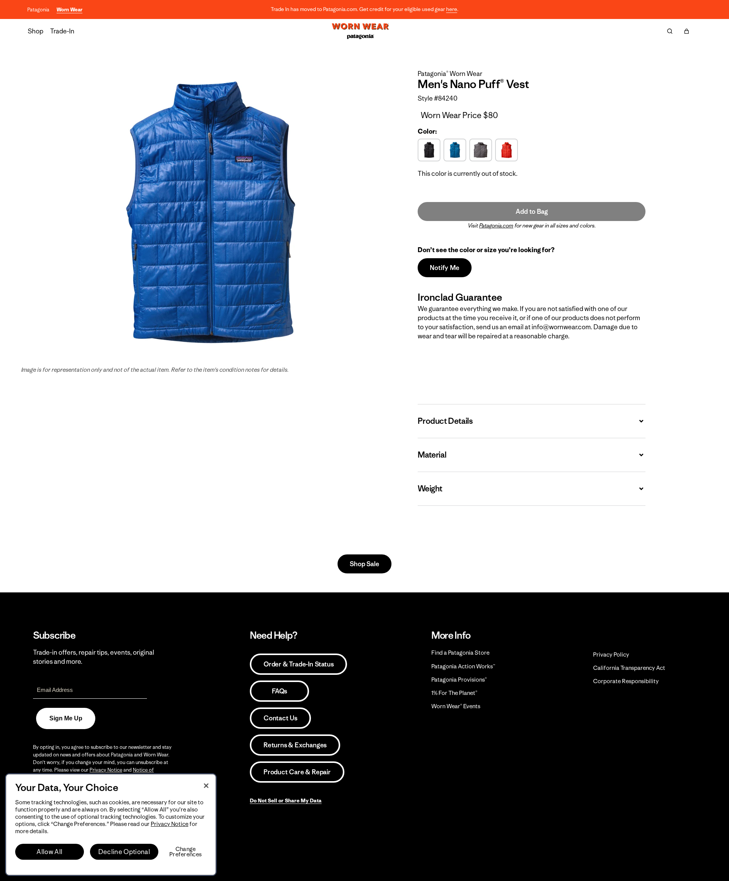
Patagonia (38, 9)
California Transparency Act (629, 667)
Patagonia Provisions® (459, 679)
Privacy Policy (611, 654)
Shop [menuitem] (35, 31)
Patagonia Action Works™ (463, 666)
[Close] (206, 785)
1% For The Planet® (454, 692)
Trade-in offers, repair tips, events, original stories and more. (93, 657)
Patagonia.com (496, 225)
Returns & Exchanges (295, 745)
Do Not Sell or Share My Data (286, 800)
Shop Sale (364, 564)
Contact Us (280, 718)
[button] (686, 31)
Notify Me (444, 268)
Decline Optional (124, 852)
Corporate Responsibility (626, 681)
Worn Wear (69, 9)
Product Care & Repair (297, 772)
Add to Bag (532, 211)
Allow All (49, 852)
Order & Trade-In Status (298, 664)
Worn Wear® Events (455, 706)
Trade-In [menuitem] (62, 31)
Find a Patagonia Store (460, 652)
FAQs (279, 691)
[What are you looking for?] (669, 31)
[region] (111, 824)
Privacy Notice (106, 770)
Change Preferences (185, 851)
